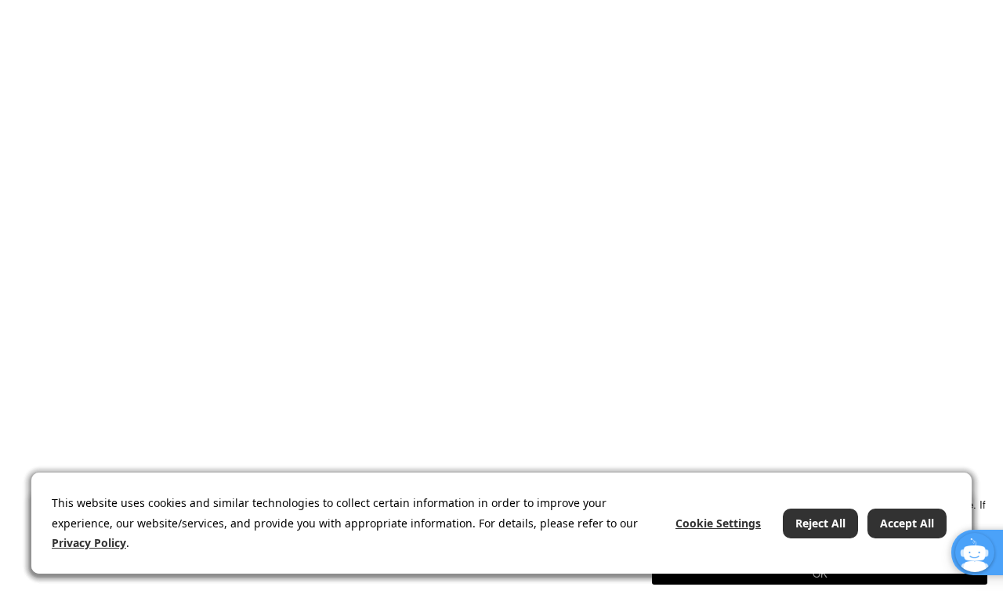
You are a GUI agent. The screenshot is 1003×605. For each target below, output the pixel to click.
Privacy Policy (89, 542)
